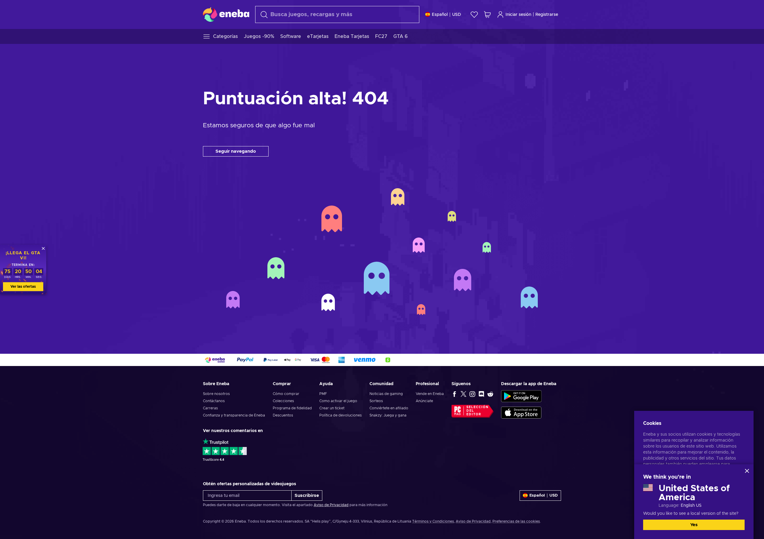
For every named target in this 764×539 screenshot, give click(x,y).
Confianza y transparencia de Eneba (234, 415)
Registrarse (546, 15)
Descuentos (283, 415)
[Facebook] (455, 393)
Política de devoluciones (340, 415)
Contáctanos (214, 401)
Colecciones (283, 401)
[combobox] (337, 14)
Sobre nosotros (216, 394)
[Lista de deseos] (474, 14)
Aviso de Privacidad (331, 505)
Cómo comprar (286, 394)
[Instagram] (472, 393)
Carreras (210, 408)
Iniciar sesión (518, 15)
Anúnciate (424, 401)
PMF (323, 394)
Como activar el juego (338, 401)
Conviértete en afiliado (388, 408)
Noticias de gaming (386, 394)
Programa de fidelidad (292, 408)
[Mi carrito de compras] (487, 14)
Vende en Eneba (430, 394)
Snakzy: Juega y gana (387, 415)
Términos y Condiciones (433, 521)
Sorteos (376, 401)
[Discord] (481, 393)
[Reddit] (490, 393)
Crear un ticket (331, 408)
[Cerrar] (747, 470)
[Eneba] (226, 14)
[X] (463, 393)
